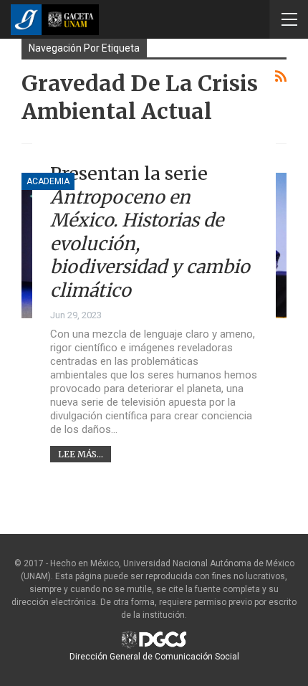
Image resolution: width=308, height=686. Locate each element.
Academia (48, 181)
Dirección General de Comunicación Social (154, 657)
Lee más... (80, 454)
